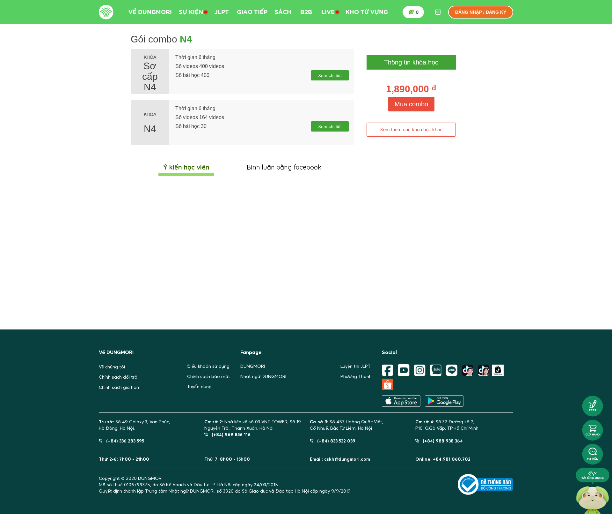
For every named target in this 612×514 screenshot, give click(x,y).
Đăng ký (496, 12)
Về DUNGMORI (150, 12)
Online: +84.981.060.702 (442, 459)
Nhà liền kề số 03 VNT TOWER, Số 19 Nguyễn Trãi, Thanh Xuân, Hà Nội (252, 425)
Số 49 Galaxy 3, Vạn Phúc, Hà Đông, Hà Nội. (134, 425)
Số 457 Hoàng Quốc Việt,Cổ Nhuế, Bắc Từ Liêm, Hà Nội (346, 425)
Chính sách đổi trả (118, 377)
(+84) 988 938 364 (441, 440)
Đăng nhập (468, 12)
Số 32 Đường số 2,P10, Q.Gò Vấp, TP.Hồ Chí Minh (446, 425)
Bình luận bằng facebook (284, 167)
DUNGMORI (252, 366)
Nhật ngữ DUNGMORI (263, 376)
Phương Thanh (356, 376)
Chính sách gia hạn (119, 387)
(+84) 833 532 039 (334, 440)
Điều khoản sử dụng (208, 366)
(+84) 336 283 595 (123, 440)
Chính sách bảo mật (208, 376)
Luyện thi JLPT (355, 366)
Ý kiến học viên (186, 167)
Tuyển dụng (199, 386)
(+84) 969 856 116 (229, 434)
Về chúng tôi (112, 367)
